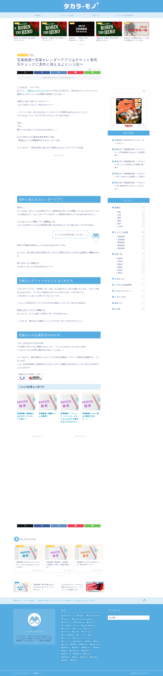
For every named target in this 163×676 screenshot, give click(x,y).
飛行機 (65, 660)
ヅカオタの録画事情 (124, 15)
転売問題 (66, 657)
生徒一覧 (96, 15)
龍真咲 (75, 660)
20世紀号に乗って (69, 616)
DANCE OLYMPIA (94, 616)
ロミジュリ (67, 641)
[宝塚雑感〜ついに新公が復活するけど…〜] (91, 411)
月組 (130, 215)
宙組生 (130, 270)
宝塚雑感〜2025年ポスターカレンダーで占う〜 (129, 141)
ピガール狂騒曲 (68, 635)
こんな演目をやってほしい (71, 625)
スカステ (89, 628)
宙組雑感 (130, 248)
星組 (130, 221)
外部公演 (84, 644)
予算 (89, 641)
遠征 (76, 657)
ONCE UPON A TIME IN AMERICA (84, 619)
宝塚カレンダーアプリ (37, 91)
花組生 (130, 258)
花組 (130, 212)
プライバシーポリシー (22, 673)
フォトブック (94, 635)
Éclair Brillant (80, 622)
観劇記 (38, 15)
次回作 (98, 647)
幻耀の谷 (66, 647)
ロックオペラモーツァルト (83, 638)
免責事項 (36, 673)
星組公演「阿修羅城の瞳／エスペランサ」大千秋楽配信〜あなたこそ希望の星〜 (130, 152)
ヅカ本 (76, 632)
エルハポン (67, 628)
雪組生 (130, 264)
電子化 (85, 657)
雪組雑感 (130, 242)
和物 (75, 644)
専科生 (130, 273)
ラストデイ (67, 638)
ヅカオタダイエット (129, 291)
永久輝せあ (75, 650)
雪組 (130, 218)
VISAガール (67, 622)
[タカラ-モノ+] (81, 11)
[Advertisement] (59, 174)
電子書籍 (95, 657)
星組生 (130, 267)
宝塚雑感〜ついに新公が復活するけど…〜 (90, 416)
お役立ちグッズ (94, 622)
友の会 (65, 644)
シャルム (78, 628)
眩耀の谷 (86, 650)
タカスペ (66, 632)
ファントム (82, 635)
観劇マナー (67, 654)
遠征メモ (129, 303)
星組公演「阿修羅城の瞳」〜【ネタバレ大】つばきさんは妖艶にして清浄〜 (130, 175)
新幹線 (76, 647)
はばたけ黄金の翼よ (89, 625)
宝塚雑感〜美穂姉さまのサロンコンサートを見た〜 (25, 416)
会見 (97, 641)
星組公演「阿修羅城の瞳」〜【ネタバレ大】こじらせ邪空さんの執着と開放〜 (130, 164)
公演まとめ (129, 279)
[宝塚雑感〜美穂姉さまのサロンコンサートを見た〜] (26, 411)
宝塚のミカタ (96, 644)
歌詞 (65, 650)
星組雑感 (130, 245)
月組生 (130, 261)
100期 (81, 616)
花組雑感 (130, 236)
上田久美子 (79, 641)
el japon (66, 619)
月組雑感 (130, 239)
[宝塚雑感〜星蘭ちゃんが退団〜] (48, 411)
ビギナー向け (129, 297)
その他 (130, 226)
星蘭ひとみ (87, 647)
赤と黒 (88, 654)
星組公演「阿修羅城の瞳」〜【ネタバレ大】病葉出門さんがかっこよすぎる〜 (130, 186)
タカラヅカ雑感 (67, 15)
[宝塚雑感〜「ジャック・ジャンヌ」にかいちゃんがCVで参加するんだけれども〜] (69, 411)
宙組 (130, 223)
